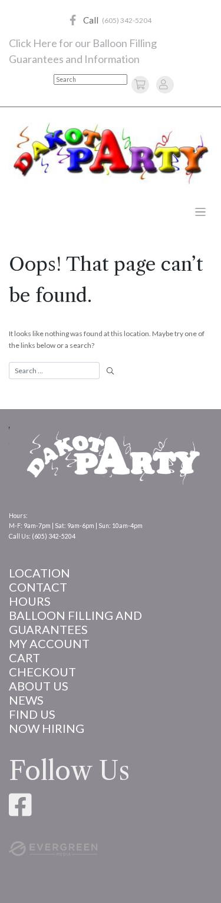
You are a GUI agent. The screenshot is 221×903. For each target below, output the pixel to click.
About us (38, 686)
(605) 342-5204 (126, 20)
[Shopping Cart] (141, 84)
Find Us (32, 714)
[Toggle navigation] (201, 212)
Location (39, 573)
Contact (38, 587)
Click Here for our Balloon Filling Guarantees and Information (83, 50)
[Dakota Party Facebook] (73, 20)
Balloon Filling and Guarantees (75, 622)
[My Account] (163, 84)
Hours (30, 601)
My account (49, 643)
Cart (24, 657)
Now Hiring (46, 728)
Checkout (42, 672)
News (26, 700)
